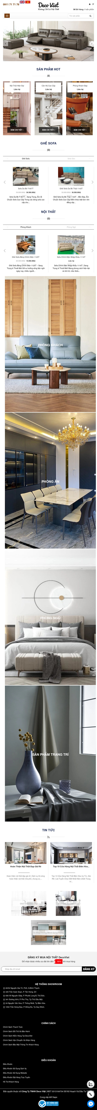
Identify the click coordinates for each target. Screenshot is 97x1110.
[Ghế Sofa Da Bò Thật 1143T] (25, 176)
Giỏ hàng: (84, 9)
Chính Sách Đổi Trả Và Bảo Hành (16, 1031)
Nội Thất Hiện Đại (17, 85)
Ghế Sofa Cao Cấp (29, 903)
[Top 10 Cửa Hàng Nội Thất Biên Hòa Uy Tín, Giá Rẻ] (25, 853)
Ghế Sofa (26, 158)
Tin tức (48, 830)
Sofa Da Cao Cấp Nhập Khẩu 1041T (71, 257)
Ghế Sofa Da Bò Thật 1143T (25, 188)
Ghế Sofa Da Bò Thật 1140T (71, 188)
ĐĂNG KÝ (88, 969)
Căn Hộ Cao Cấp (48, 85)
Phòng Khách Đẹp (80, 85)
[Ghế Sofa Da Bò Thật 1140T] (71, 176)
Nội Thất (48, 212)
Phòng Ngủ (71, 227)
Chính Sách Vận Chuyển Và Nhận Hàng (19, 1040)
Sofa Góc (71, 158)
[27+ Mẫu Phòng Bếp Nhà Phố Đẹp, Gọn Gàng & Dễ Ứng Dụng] (71, 853)
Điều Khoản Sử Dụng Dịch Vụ (15, 1068)
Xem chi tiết (16, 130)
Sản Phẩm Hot (48, 69)
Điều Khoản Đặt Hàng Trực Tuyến (16, 1077)
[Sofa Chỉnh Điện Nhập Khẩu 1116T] (25, 244)
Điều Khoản (7, 1064)
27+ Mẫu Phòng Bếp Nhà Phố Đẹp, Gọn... (71, 866)
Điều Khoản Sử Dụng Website (15, 1073)
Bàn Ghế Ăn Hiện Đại (68, 903)
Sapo (54, 1097)
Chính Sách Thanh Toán (13, 1027)
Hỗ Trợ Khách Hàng (11, 1081)
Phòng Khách (25, 227)
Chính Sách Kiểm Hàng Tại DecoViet (17, 1035)
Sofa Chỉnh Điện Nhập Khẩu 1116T (26, 257)
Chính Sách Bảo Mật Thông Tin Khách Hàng (21, 1044)
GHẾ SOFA (48, 143)
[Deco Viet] (22, 2)
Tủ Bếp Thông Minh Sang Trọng (48, 932)
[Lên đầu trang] (91, 1075)
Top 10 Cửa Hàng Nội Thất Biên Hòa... (26, 866)
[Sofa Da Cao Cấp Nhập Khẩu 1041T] (71, 244)
